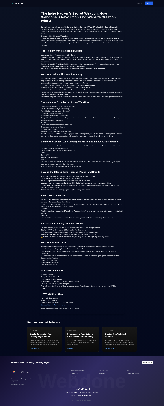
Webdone (65, 36)
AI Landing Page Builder (77, 370)
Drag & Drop (74, 373)
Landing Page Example (133, 373)
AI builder (88, 118)
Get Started (146, 362)
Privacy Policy (102, 373)
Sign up (149, 3)
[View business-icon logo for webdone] (14, 372)
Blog (128, 370)
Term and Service (103, 370)
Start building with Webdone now (53, 305)
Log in (139, 3)
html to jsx (73, 376)
